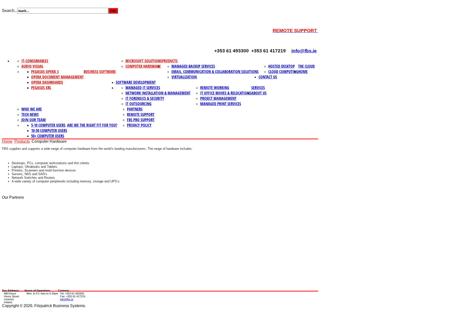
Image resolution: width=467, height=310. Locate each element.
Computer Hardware (143, 66)
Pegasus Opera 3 (45, 71)
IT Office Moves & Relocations (225, 93)
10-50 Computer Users (49, 130)
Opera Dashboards (47, 82)
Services (258, 87)
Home (303, 71)
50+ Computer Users (47, 136)
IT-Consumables (34, 61)
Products (170, 61)
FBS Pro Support (140, 119)
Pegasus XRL (41, 87)
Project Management (218, 98)
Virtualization (184, 77)
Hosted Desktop (281, 66)
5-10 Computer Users (48, 125)
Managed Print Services (220, 103)
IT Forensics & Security (145, 98)
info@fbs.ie (304, 50)
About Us (259, 93)
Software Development (136, 82)
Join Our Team (33, 119)
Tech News (30, 114)
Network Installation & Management (158, 93)
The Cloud (306, 66)
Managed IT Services (143, 87)
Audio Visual (32, 66)
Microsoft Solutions (144, 61)
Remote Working (214, 87)
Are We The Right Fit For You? (92, 125)
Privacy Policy (139, 125)
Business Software (100, 71)
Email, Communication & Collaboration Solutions (215, 71)
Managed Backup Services (193, 66)
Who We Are (31, 109)
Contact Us (268, 77)
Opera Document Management (57, 77)
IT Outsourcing (139, 103)
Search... (9, 11)
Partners (135, 109)
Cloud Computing (283, 71)
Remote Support (140, 114)
